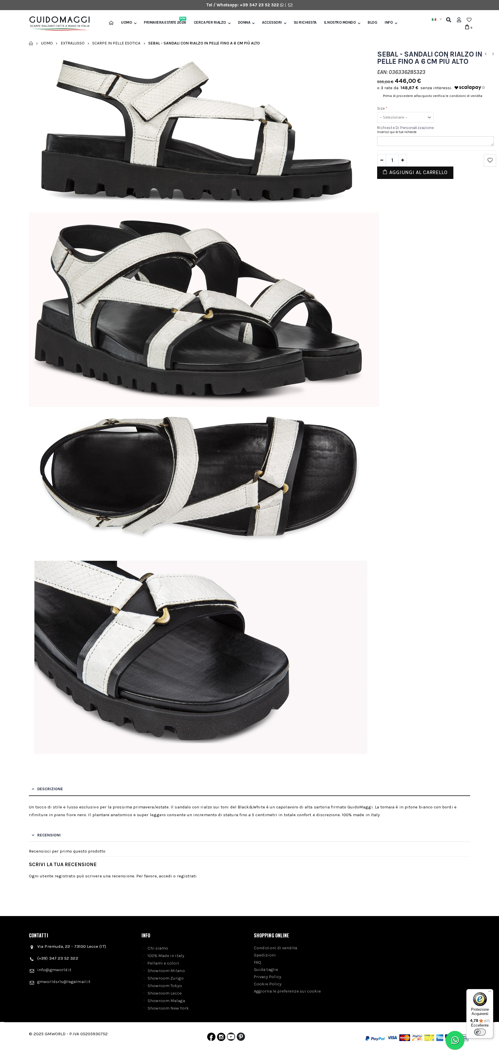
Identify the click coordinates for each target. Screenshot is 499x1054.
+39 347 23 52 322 (260, 5)
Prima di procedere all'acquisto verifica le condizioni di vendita (432, 96)
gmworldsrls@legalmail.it (63, 981)
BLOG (372, 22)
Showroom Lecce (165, 993)
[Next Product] (493, 54)
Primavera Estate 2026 (165, 22)
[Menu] (489, 992)
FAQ (257, 962)
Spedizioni (265, 955)
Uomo (126, 22)
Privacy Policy (267, 976)
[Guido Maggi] (57, 23)
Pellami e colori (163, 963)
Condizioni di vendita (275, 947)
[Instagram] (221, 1038)
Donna (244, 22)
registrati (187, 876)
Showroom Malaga (166, 1000)
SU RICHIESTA (305, 22)
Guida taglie (266, 969)
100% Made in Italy (166, 955)
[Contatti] (290, 5)
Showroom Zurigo (166, 978)
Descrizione (50, 788)
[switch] (480, 1032)
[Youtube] (231, 1038)
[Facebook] (211, 1038)
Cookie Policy (268, 983)
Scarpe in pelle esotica (116, 43)
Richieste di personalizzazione (405, 127)
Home (31, 43)
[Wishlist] (469, 20)
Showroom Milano (166, 970)
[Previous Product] (485, 54)
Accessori (272, 22)
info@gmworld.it (54, 969)
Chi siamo (158, 948)
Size (382, 108)
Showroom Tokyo (165, 985)
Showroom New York (168, 1008)
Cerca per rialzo (210, 22)
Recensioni (49, 835)
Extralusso (73, 43)
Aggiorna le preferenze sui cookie (287, 991)
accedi (165, 876)
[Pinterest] (241, 1038)
